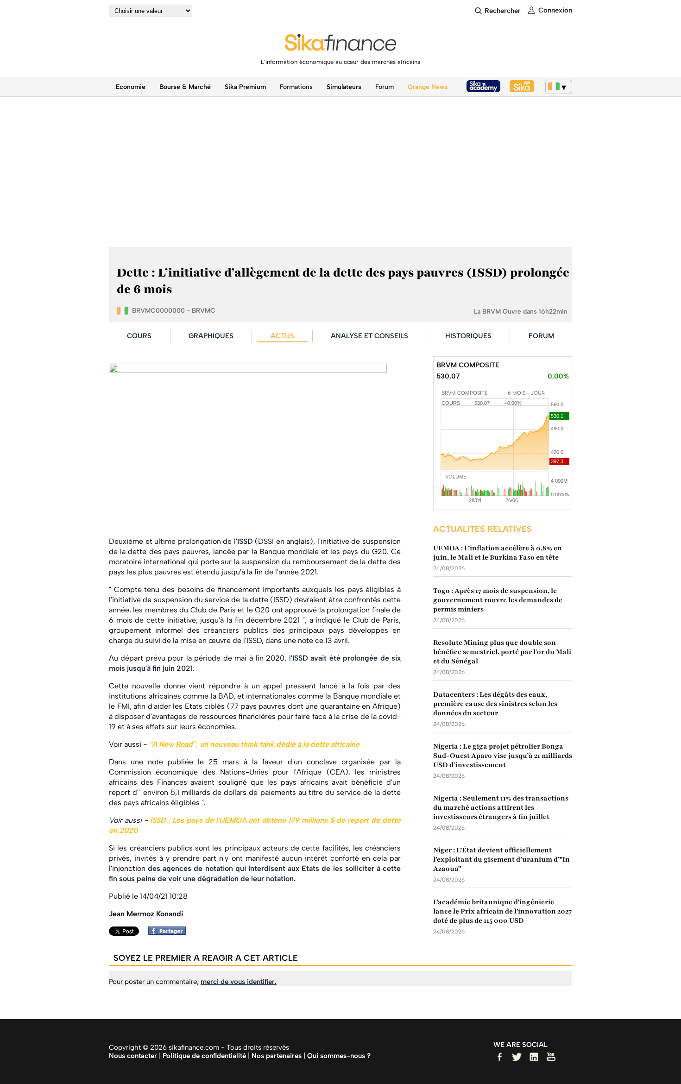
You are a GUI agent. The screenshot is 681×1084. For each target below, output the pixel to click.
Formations (296, 87)
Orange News (428, 87)
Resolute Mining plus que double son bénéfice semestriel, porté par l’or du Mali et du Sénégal (502, 652)
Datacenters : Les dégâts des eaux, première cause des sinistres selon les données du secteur (495, 704)
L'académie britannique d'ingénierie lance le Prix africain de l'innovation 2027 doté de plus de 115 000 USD (502, 911)
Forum (384, 87)
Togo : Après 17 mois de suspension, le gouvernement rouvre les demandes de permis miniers (497, 600)
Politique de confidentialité (204, 1056)
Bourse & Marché (185, 87)
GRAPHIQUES (211, 336)
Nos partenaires (277, 1056)
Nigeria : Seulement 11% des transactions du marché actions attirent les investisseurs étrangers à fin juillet (500, 807)
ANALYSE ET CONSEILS (369, 336)
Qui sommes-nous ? (339, 1056)
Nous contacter (133, 1056)
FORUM (541, 336)
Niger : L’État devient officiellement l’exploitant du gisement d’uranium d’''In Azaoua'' (501, 859)
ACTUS (282, 336)
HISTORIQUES (468, 336)
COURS (139, 336)
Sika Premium (245, 87)
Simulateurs (344, 87)
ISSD (245, 541)
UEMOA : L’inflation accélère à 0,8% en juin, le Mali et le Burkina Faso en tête (497, 552)
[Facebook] (169, 932)
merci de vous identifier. (239, 981)
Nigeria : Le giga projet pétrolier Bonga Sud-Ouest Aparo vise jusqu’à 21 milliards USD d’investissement (502, 755)
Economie (130, 87)
